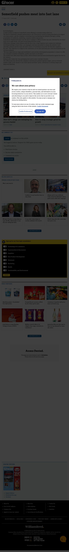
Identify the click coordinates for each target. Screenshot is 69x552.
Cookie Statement (42, 106)
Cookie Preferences (25, 111)
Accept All (40, 111)
